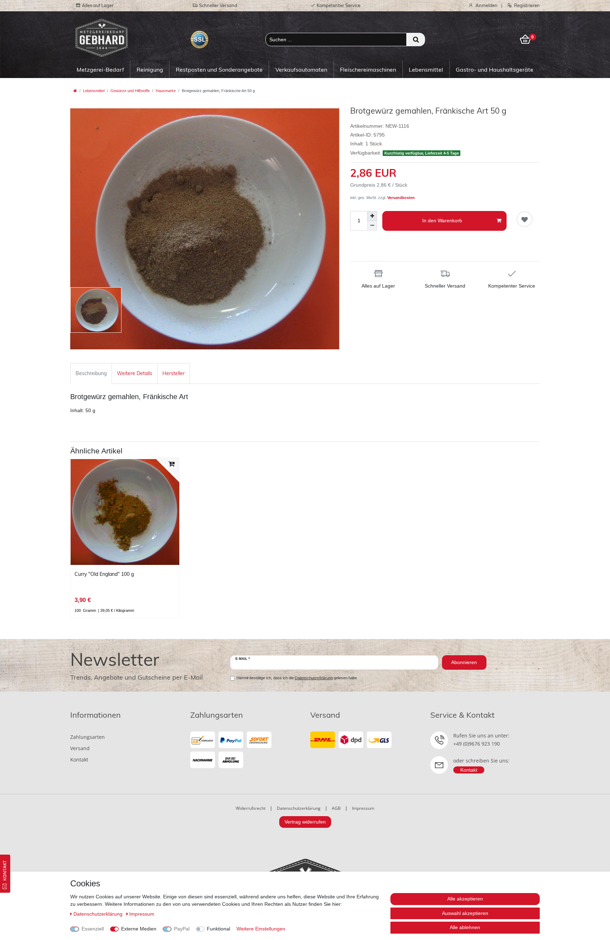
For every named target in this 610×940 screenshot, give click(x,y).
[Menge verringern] (372, 226)
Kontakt (79, 759)
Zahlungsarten (87, 737)
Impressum (363, 808)
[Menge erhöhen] (372, 216)
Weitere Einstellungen (261, 929)
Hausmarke (166, 91)
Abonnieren (464, 662)
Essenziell (93, 929)
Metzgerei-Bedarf (100, 69)
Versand (80, 748)
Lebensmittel (426, 69)
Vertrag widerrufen (305, 822)
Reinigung (150, 69)
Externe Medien (138, 929)
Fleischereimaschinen (368, 69)
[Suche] (416, 39)
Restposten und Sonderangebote (219, 69)
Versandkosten (401, 197)
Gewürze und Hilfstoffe (130, 91)
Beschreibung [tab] (91, 373)
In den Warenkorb (442, 220)
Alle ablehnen (465, 927)
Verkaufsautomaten (301, 69)
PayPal (182, 929)
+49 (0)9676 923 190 (476, 743)
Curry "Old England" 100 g (104, 574)
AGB (336, 808)
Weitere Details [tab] (134, 373)
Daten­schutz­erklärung (98, 914)
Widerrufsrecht (250, 808)
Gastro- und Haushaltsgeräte (494, 69)
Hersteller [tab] (173, 373)
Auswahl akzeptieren (465, 913)
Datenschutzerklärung (299, 808)
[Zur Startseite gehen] (75, 91)
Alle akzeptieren (465, 899)
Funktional (218, 929)
